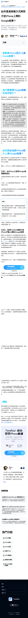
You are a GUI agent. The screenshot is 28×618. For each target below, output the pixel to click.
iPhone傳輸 (8, 538)
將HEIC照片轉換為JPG (7, 422)
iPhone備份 (8, 542)
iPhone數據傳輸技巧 (11, 5)
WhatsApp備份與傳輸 (8, 565)
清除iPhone (8, 551)
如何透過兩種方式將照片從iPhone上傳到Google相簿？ (13, 7)
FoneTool (6, 1)
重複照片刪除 (8, 559)
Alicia (6, 36)
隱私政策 (11, 614)
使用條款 (18, 614)
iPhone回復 (8, 546)
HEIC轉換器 (8, 555)
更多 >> (5, 482)
